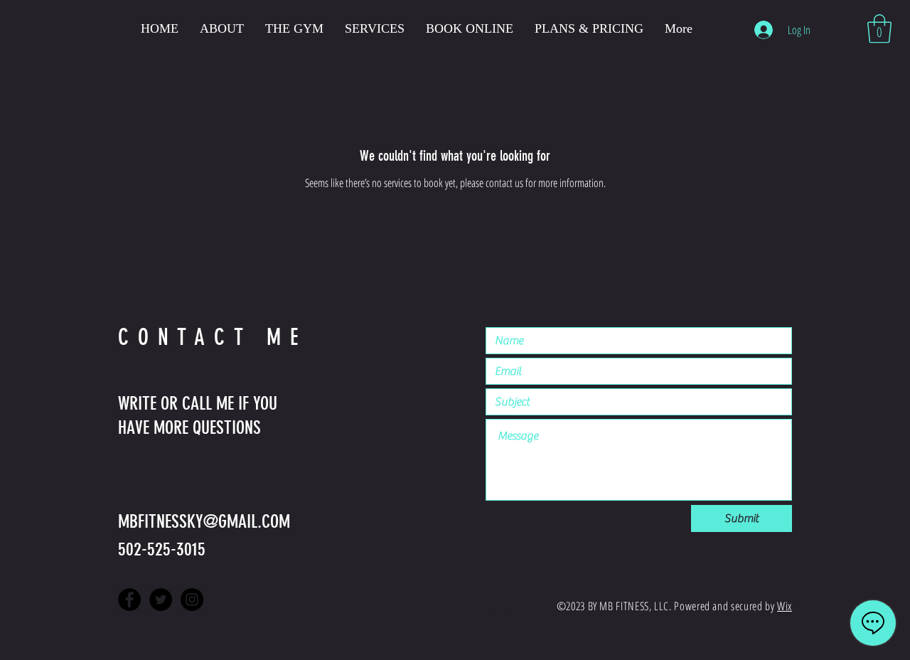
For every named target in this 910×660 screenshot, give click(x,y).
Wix (784, 606)
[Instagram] (192, 599)
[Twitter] (160, 599)
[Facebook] (129, 599)
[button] (879, 28)
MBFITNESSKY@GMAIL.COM (204, 522)
